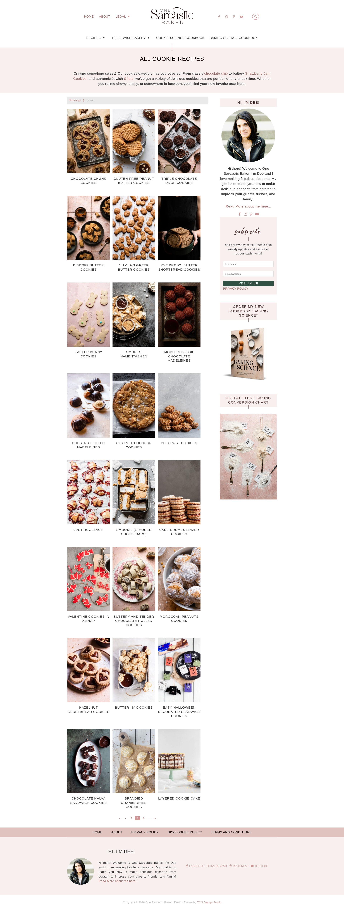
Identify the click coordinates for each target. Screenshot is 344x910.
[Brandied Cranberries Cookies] (134, 792)
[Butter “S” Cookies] (134, 701)
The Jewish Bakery (129, 38)
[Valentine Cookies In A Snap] (88, 610)
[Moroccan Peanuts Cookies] (179, 610)
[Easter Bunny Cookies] (88, 345)
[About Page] (248, 161)
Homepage (75, 100)
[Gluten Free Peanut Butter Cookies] (134, 172)
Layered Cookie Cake (179, 798)
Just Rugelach (88, 530)
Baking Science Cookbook (234, 38)
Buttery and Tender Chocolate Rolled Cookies (134, 621)
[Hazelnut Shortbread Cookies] (88, 701)
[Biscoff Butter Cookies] (88, 259)
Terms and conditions (231, 832)
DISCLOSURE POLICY (185, 832)
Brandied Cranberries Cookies (134, 803)
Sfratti (128, 79)
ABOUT (104, 16)
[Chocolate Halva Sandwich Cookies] (88, 792)
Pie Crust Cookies (179, 443)
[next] (149, 818)
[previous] (125, 818)
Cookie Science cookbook (180, 38)
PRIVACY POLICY (235, 288)
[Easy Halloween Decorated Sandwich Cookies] (179, 701)
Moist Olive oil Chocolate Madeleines (179, 356)
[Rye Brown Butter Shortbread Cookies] (179, 259)
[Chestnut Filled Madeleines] (88, 436)
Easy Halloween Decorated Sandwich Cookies (179, 712)
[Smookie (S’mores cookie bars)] (134, 523)
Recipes (94, 38)
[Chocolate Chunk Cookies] (88, 172)
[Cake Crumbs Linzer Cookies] (179, 523)
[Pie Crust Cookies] (179, 436)
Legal (121, 16)
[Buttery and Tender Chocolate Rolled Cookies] (134, 610)
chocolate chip (216, 73)
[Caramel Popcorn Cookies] (134, 436)
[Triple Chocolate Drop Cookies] (179, 172)
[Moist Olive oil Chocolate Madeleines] (179, 345)
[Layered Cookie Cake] (179, 792)
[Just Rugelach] (88, 523)
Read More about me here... (248, 206)
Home (89, 16)
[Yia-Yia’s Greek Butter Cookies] (134, 259)
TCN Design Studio (209, 902)
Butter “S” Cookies (134, 707)
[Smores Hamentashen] (134, 345)
